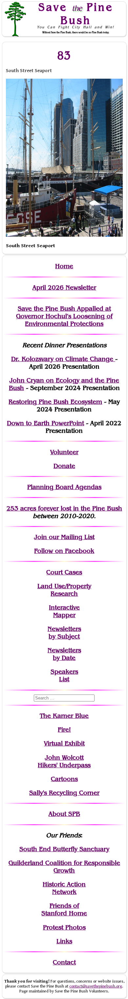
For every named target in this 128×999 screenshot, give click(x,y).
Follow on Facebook (64, 551)
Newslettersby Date (64, 654)
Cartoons (64, 779)
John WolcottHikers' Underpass (64, 761)
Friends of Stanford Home (64, 909)
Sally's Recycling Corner (64, 793)
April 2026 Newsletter (64, 287)
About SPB (64, 814)
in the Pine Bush (84, 508)
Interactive (64, 607)
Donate (64, 466)
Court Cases (64, 572)
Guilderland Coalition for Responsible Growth (64, 866)
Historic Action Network (64, 888)
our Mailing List (71, 537)
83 (64, 55)
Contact (64, 962)
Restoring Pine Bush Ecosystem (55, 402)
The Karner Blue (64, 716)
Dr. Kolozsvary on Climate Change (63, 359)
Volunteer (64, 452)
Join (40, 537)
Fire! (64, 729)
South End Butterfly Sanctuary (64, 849)
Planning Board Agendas (64, 487)
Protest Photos (64, 927)
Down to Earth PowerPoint (45, 423)
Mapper (64, 615)
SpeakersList (64, 675)
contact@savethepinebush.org (95, 986)
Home (64, 266)
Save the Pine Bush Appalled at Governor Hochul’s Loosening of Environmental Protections (64, 316)
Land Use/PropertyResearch (64, 589)
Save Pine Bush (75, 13)
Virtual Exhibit (64, 743)
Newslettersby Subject (64, 632)
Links (64, 941)
